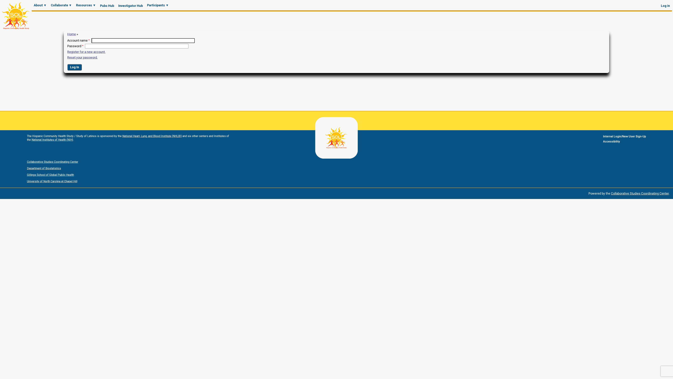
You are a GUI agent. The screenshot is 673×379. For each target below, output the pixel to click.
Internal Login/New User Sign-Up (624, 136)
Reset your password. (82, 57)
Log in (665, 6)
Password (74, 46)
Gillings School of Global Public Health (50, 175)
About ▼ (40, 5)
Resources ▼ (86, 5)
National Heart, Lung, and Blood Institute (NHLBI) (152, 136)
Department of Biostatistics (44, 168)
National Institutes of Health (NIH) (52, 139)
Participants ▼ (158, 5)
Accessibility (611, 141)
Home (71, 34)
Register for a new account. (86, 52)
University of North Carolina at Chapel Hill (52, 181)
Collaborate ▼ (61, 5)
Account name (77, 40)
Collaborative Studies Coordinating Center (52, 162)
